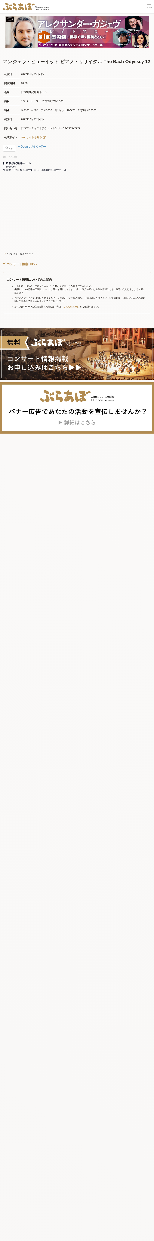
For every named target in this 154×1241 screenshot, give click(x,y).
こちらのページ (71, 306)
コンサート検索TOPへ (21, 264)
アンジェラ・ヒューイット (19, 253)
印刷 (10, 148)
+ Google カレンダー (32, 146)
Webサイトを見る (31, 137)
